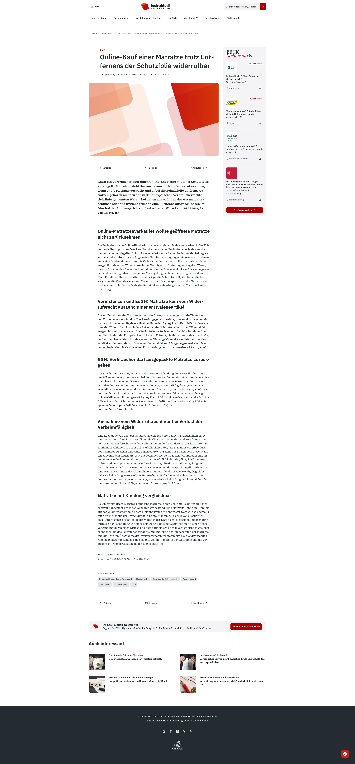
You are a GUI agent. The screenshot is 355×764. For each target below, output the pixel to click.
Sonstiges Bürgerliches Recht (165, 579)
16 (204, 335)
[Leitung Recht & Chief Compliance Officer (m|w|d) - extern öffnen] (260, 88)
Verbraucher (104, 584)
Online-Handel (121, 584)
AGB (134, 584)
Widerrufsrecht (189, 579)
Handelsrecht (142, 579)
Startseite (93, 33)
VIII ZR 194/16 (142, 558)
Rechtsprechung (125, 33)
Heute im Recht (107, 33)
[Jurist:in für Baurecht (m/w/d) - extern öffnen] (260, 159)
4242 (202, 347)
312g (168, 323)
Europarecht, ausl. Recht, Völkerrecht (115, 579)
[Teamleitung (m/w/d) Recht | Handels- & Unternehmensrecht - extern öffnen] (260, 123)
